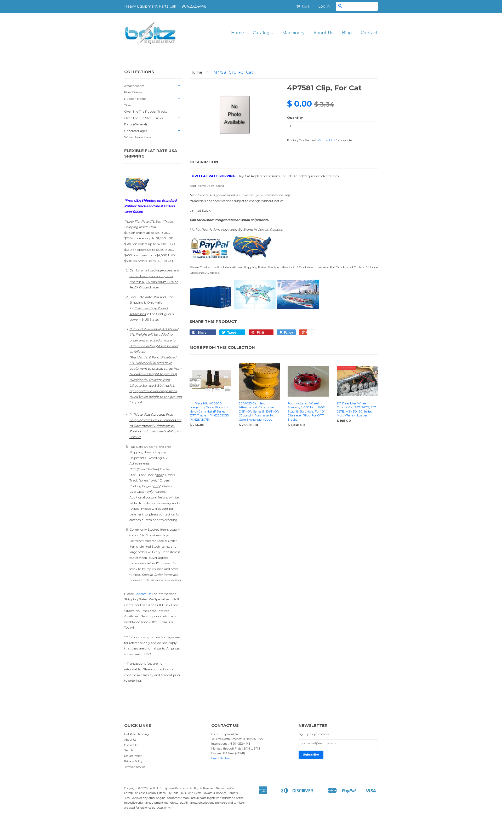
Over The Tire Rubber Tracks (145, 111)
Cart (305, 6)
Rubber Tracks (135, 99)
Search (128, 750)
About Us (323, 32)
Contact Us (142, 594)
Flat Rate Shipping (136, 734)
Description (204, 161)
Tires (127, 105)
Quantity (295, 118)
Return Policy (133, 756)
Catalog (262, 32)
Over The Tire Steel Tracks (143, 118)
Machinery (293, 32)
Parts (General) (135, 124)
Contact (369, 32)
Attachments (134, 86)
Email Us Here (220, 758)
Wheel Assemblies (137, 137)
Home (237, 32)
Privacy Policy (133, 761)
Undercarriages (135, 131)
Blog (347, 32)
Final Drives (133, 92)
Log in (324, 6)
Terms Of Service (134, 767)
